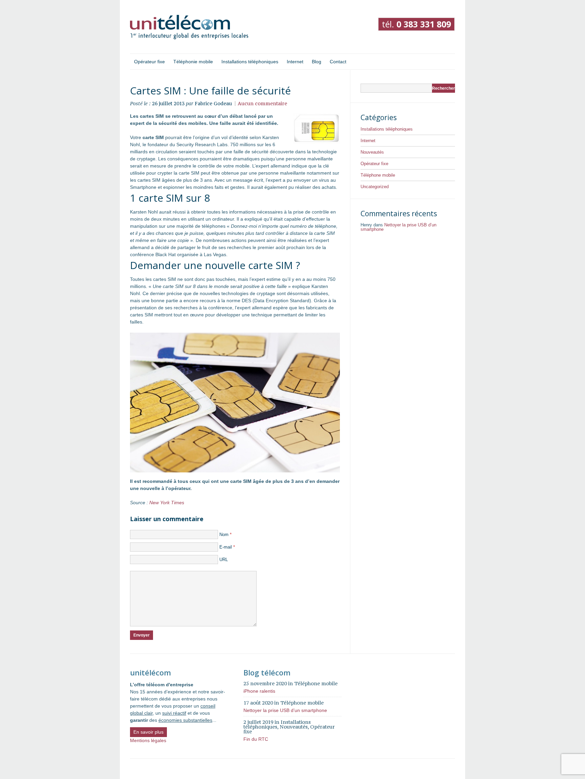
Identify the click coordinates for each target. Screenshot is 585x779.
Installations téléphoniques (387, 129)
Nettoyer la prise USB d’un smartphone (398, 227)
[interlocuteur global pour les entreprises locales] (189, 27)
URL (223, 559)
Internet (368, 140)
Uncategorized (375, 186)
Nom (225, 534)
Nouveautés (372, 152)
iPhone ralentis (259, 691)
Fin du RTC (255, 739)
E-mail (227, 547)
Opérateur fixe (374, 163)
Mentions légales (148, 740)
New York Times (166, 502)
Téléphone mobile (378, 175)
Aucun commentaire (262, 103)
